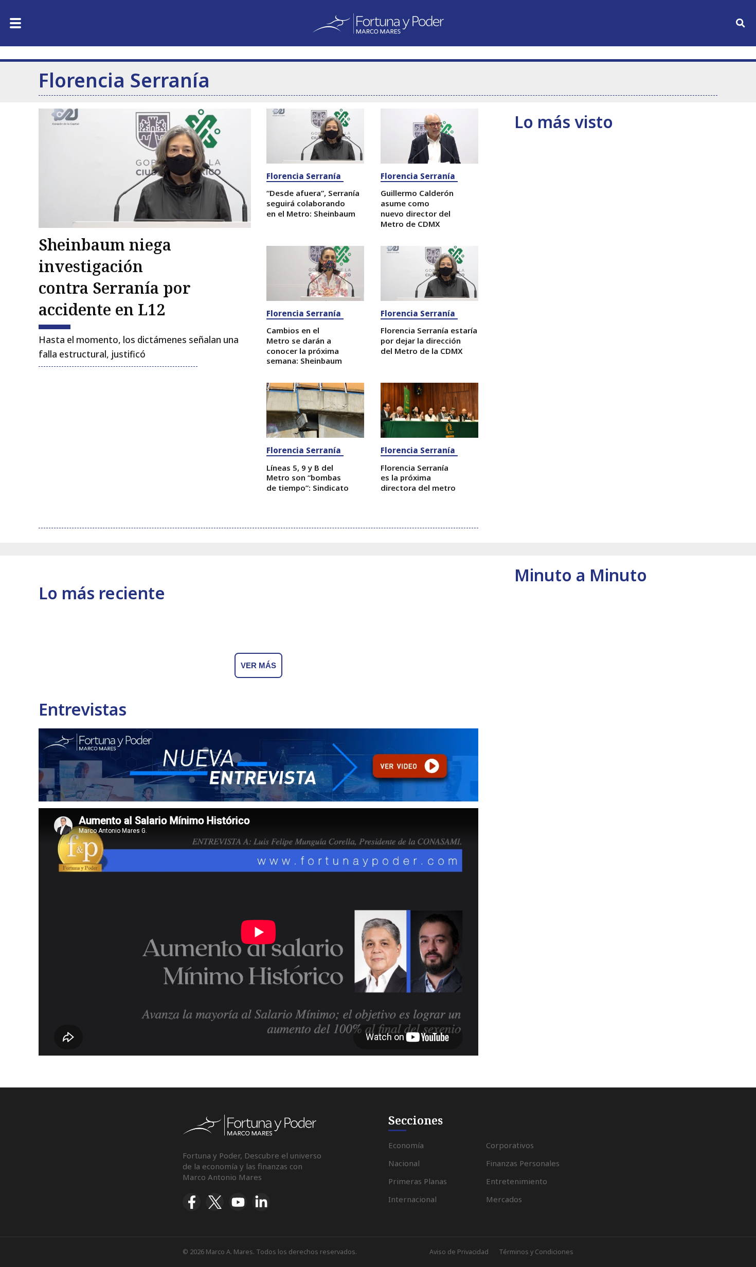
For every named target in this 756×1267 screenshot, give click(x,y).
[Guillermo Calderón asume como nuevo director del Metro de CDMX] (429, 136)
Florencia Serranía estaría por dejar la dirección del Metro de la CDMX (429, 340)
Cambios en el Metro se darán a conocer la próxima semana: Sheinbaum (304, 345)
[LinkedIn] (261, 1202)
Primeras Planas (417, 1181)
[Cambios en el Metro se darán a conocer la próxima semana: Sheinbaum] (315, 273)
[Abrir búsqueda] (740, 23)
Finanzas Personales (523, 1163)
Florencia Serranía (303, 176)
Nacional (404, 1163)
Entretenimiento (516, 1181)
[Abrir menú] (15, 23)
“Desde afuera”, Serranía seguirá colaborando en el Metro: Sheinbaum (312, 203)
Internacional (412, 1199)
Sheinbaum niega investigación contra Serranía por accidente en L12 (115, 277)
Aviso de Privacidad (459, 1251)
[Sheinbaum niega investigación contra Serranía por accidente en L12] (145, 168)
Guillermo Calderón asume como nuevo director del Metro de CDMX (417, 208)
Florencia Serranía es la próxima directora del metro (418, 477)
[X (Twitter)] (215, 1202)
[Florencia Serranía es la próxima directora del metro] (429, 410)
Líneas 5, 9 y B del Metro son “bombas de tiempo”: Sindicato (307, 477)
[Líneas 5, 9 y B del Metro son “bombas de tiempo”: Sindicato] (315, 410)
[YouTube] (238, 1202)
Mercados (504, 1199)
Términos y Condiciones (536, 1251)
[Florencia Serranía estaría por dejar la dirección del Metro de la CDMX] (429, 273)
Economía (406, 1145)
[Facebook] (192, 1202)
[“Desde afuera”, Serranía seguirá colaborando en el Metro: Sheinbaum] (315, 136)
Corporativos (510, 1145)
